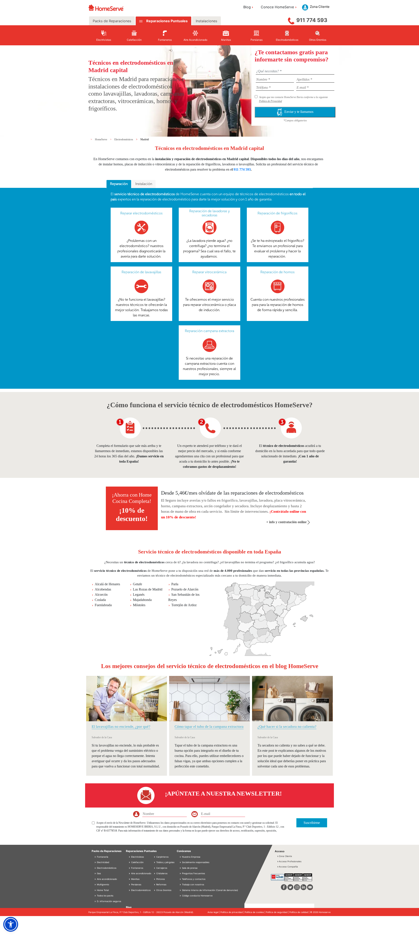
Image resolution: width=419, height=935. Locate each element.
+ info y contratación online (286, 522)
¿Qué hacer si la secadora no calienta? (287, 727)
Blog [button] (247, 7)
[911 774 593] (291, 19)
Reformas (161, 884)
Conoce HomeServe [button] (277, 7)
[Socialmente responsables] (180, 862)
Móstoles (139, 605)
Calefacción (137, 862)
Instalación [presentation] (143, 184)
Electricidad (102, 862)
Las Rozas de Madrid (147, 589)
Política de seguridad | (277, 912)
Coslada (100, 600)
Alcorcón (101, 594)
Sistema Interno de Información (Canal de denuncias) (210, 890)
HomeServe (101, 139)
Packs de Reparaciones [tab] (112, 21)
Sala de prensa (189, 868)
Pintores (160, 879)
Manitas (135, 879)
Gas (98, 873)
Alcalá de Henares (107, 584)
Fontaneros (137, 868)
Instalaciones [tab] (206, 21)
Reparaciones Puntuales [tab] (166, 21)
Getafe (137, 584)
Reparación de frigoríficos (277, 213)
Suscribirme (312, 823)
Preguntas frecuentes (193, 873)
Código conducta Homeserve (197, 895)
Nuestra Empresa (191, 856)
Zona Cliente (285, 856)
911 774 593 (311, 20)
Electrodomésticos (124, 139)
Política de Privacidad (270, 101)
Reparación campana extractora (209, 331)
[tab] (118, 184)
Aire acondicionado (106, 879)
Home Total (102, 890)
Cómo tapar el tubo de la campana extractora (209, 727)
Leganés (138, 594)
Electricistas (137, 856)
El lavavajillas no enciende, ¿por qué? (121, 727)
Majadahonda (142, 600)
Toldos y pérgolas (165, 862)
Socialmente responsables (195, 862)
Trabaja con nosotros (193, 884)
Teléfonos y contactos (193, 879)
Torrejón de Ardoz (184, 605)
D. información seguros (108, 901)
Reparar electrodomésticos (141, 213)
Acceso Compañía (288, 866)
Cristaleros (161, 873)
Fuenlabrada (103, 605)
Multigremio (102, 884)
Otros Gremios (163, 890)
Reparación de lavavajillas (141, 272)
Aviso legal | (214, 912)
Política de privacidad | (232, 912)
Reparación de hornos (277, 272)
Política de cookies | (255, 912)
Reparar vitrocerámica (209, 272)
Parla (174, 584)
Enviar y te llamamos (298, 112)
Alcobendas (103, 589)
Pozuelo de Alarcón (184, 589)
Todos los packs (104, 895)
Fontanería (102, 856)
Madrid (144, 139)
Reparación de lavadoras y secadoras (209, 213)
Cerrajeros (161, 868)
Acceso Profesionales (290, 861)
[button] (10, 924)
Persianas (136, 884)
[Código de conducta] (180, 895)
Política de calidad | (299, 912)
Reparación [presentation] (119, 184)
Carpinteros (162, 856)
